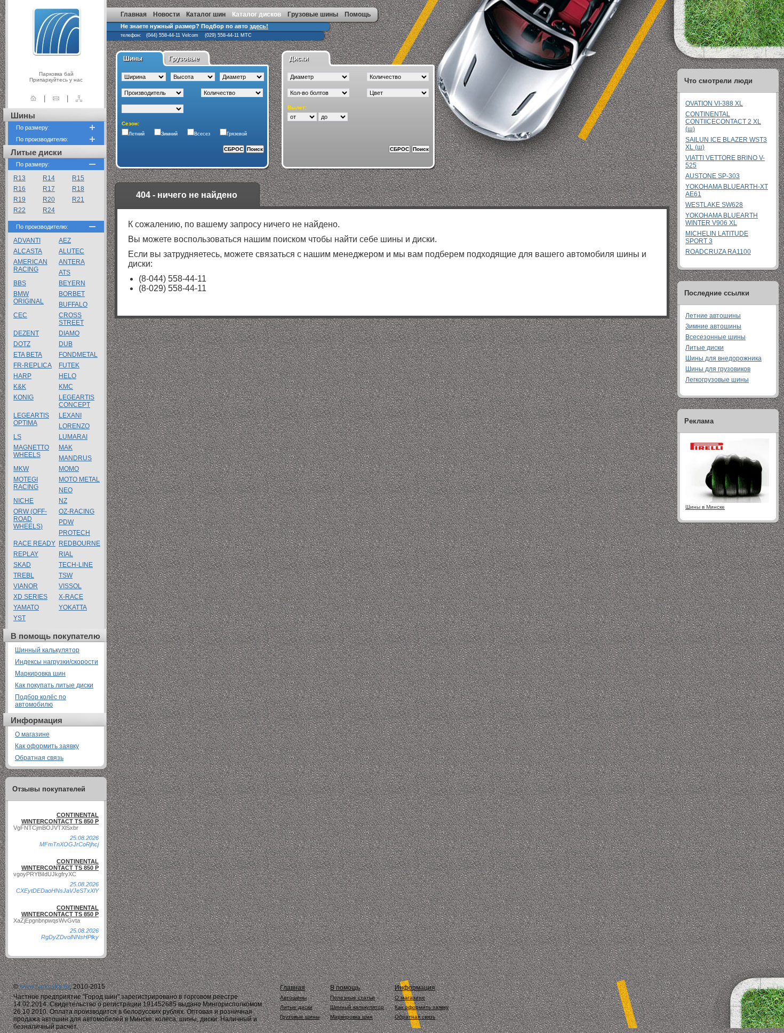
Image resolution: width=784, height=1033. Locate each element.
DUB (66, 344)
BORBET (72, 294)
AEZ (65, 240)
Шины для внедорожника (723, 358)
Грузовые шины (312, 14)
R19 (19, 199)
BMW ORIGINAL (28, 297)
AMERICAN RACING (30, 265)
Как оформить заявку (47, 746)
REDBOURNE (79, 543)
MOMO (69, 469)
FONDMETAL (78, 354)
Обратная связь (39, 758)
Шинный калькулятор (47, 650)
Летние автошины (713, 315)
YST (19, 618)
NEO (66, 490)
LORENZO (74, 426)
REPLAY (25, 554)
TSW (66, 575)
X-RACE (71, 596)
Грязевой (237, 134)
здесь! (259, 26)
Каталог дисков (256, 14)
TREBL (23, 575)
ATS (64, 272)
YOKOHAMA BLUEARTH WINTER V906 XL (721, 219)
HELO (67, 376)
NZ (63, 501)
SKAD (22, 564)
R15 (78, 178)
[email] (56, 98)
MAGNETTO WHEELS (31, 451)
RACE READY (34, 543)
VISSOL (70, 586)
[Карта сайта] (79, 98)
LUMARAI (73, 437)
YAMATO (26, 607)
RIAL (66, 554)
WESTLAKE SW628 (714, 205)
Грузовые (184, 58)
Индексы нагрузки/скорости (56, 662)
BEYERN (72, 283)
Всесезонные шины (715, 337)
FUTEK (69, 365)
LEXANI (70, 415)
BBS (19, 283)
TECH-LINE (76, 564)
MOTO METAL (79, 479)
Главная (134, 14)
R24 (49, 210)
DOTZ (21, 344)
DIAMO (69, 333)
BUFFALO (73, 304)
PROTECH (74, 532)
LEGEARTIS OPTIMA (31, 419)
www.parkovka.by (45, 986)
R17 (49, 189)
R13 (19, 178)
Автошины (293, 997)
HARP (22, 376)
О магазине (32, 734)
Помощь (358, 14)
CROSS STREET (71, 318)
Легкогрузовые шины (717, 379)
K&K (19, 386)
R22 (19, 210)
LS (17, 437)
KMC (66, 386)
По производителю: (42, 139)
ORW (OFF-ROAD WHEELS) (30, 519)
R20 (49, 199)
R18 (78, 189)
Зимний (169, 134)
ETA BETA (27, 354)
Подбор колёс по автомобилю (40, 700)
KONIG (23, 397)
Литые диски (704, 347)
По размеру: (33, 127)
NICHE (23, 501)
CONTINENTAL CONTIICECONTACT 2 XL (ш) (723, 121)
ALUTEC (71, 251)
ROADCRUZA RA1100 (718, 251)
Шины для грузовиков (717, 369)
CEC (20, 315)
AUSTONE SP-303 (712, 176)
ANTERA (72, 262)
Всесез (202, 134)
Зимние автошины (713, 326)
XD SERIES (30, 596)
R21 (78, 199)
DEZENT (26, 333)
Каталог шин (206, 14)
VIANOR (25, 586)
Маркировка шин (40, 673)
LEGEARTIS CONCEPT (76, 401)
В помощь (345, 987)
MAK (66, 447)
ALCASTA (27, 251)
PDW (66, 522)
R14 (49, 178)
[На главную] (33, 98)
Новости (166, 14)
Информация (415, 987)
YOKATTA (73, 607)
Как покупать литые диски (54, 685)
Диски (298, 58)
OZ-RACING (76, 511)
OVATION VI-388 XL (714, 103)
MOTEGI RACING (25, 483)
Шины (132, 58)
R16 (19, 189)
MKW (21, 469)
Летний (137, 134)
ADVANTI (27, 240)
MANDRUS (75, 458)
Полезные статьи (352, 997)
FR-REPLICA (32, 365)
